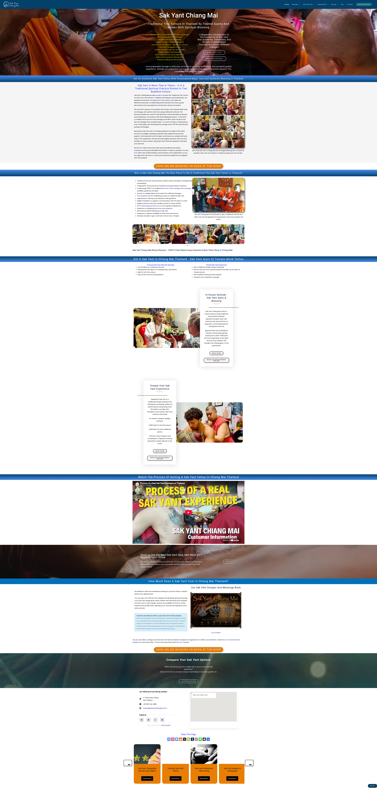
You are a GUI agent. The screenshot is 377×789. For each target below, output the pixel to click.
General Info (321, 4)
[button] (364, 4)
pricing (168, 186)
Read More (146, 779)
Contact (350, 4)
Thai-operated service (145, 196)
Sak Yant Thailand (182, 642)
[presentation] (128, 763)
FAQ (342, 4)
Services (295, 4)
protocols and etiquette (163, 208)
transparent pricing (141, 150)
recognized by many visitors (160, 100)
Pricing (333, 4)
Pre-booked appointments (147, 206)
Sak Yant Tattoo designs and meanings (176, 188)
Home (287, 4)
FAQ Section (166, 725)
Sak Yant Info (307, 4)
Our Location (216, 633)
